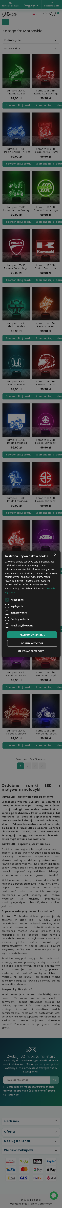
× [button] (55, 555)
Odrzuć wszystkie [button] (32, 643)
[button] (31, 651)
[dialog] (30, 604)
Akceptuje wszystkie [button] (32, 634)
